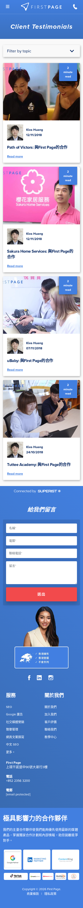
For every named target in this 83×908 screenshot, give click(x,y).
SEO (9, 707)
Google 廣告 (14, 714)
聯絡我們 (51, 729)
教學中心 (51, 737)
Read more (15, 156)
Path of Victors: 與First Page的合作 (37, 147)
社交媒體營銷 (15, 722)
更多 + (10, 752)
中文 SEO (12, 744)
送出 (41, 594)
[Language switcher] (7, 7)
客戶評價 (51, 722)
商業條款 (33, 894)
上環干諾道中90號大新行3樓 (27, 767)
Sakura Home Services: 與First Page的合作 (40, 254)
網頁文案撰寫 (15, 737)
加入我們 (51, 714)
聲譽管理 (12, 729)
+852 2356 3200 (18, 780)
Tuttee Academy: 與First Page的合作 (39, 464)
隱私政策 (50, 894)
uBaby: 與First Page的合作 (30, 360)
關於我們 (51, 707)
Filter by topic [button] (19, 51)
